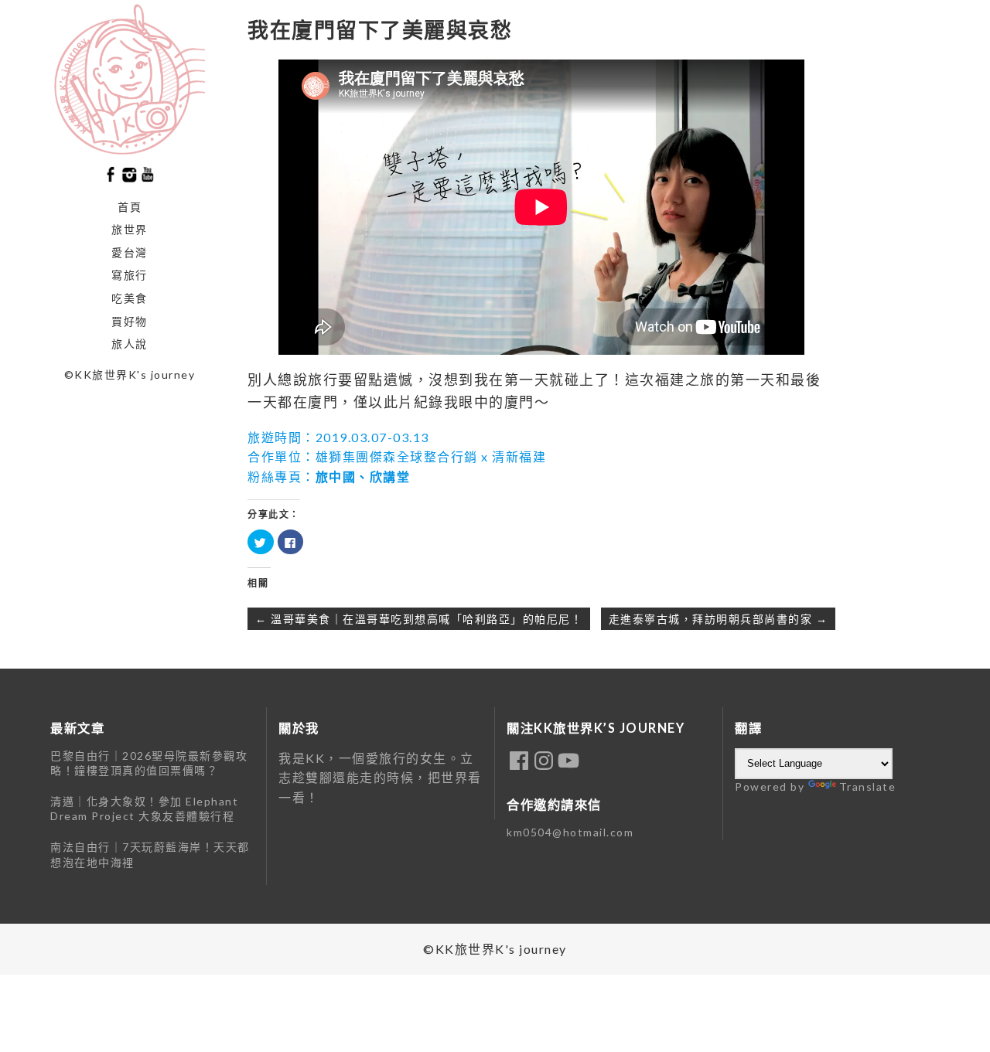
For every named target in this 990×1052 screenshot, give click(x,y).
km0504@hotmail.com (570, 832)
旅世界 (129, 229)
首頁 (130, 206)
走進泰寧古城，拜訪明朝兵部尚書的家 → (718, 618)
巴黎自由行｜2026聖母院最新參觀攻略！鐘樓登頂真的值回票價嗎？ (149, 763)
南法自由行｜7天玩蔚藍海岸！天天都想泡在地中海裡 (150, 854)
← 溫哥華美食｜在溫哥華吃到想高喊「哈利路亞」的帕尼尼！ (418, 618)
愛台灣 (129, 252)
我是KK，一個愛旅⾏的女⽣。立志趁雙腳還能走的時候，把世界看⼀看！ (380, 778)
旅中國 (336, 476)
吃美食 (129, 298)
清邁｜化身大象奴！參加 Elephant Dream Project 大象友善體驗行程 (144, 809)
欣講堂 (390, 476)
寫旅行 (129, 274)
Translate (867, 786)
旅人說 (129, 343)
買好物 (129, 321)
